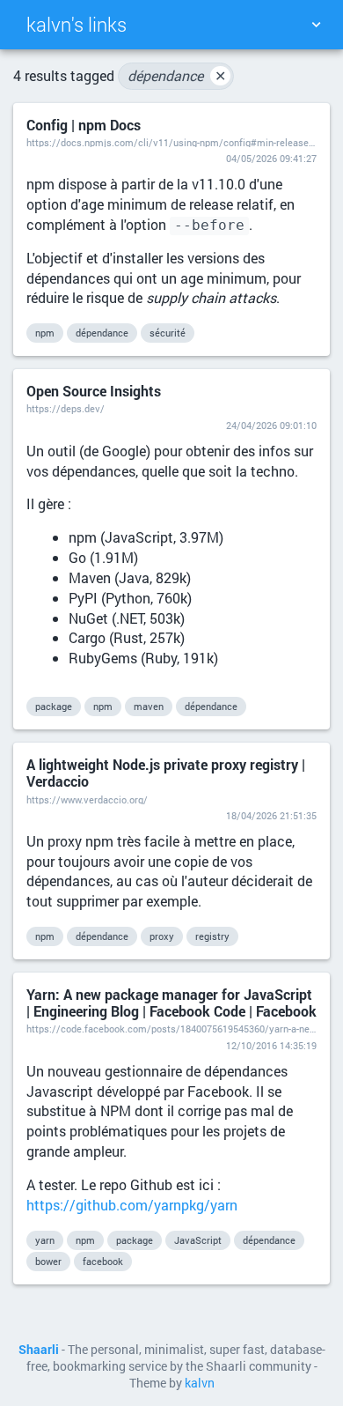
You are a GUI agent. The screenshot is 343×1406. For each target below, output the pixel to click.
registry (212, 936)
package (53, 706)
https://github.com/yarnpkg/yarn (131, 1204)
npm (45, 332)
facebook (103, 1261)
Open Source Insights (93, 390)
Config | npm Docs (83, 124)
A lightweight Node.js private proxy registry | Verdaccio (165, 772)
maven (149, 706)
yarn (45, 1240)
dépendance (177, 75)
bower (48, 1261)
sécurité (168, 332)
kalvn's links (76, 24)
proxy (162, 936)
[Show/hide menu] (316, 25)
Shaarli (38, 1350)
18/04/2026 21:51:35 (271, 815)
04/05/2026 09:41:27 (271, 158)
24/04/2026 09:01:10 (271, 425)
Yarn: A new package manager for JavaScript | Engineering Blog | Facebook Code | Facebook (171, 1002)
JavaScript (198, 1240)
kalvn (200, 1383)
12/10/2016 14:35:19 (271, 1045)
